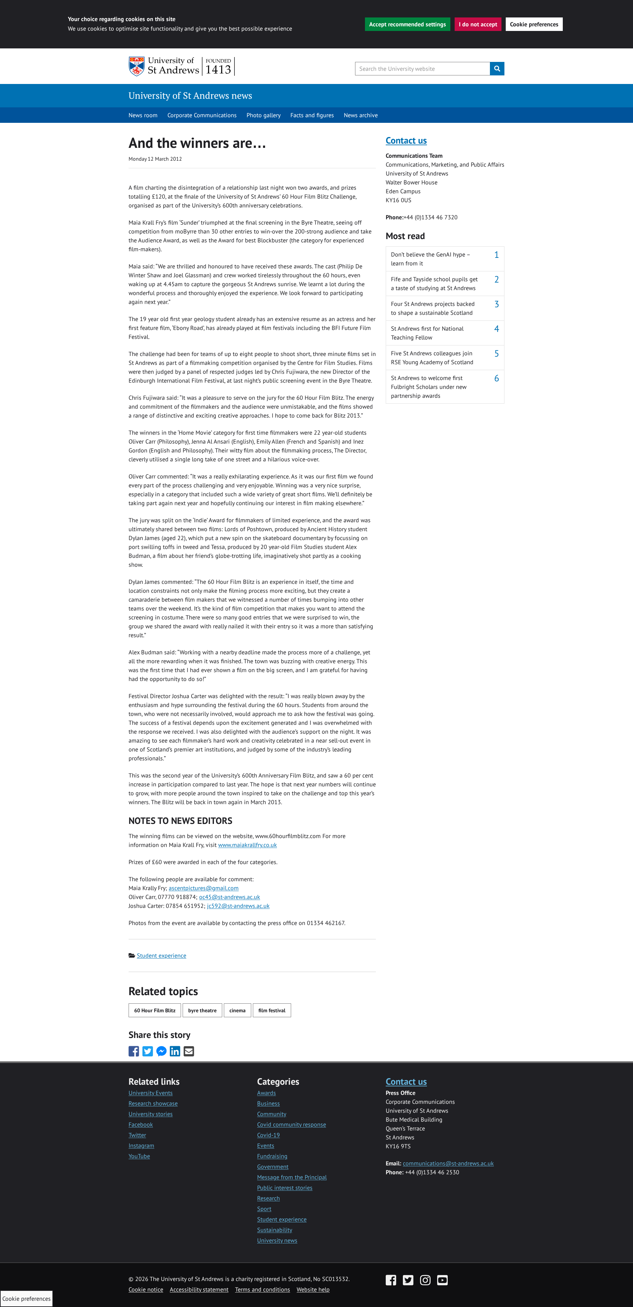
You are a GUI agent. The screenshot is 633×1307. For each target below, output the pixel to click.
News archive (361, 115)
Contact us (406, 140)
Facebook (141, 1124)
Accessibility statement (199, 1289)
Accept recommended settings (407, 24)
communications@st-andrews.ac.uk (448, 1163)
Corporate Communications (202, 115)
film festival (272, 1010)
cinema (237, 1010)
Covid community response (291, 1124)
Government (272, 1166)
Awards (266, 1093)
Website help (313, 1289)
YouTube (139, 1156)
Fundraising (272, 1156)
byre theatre (202, 1010)
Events (265, 1145)
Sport (264, 1208)
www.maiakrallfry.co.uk (247, 845)
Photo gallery (264, 115)
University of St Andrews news (190, 95)
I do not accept (478, 24)
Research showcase (153, 1103)
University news (277, 1240)
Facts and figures (312, 115)
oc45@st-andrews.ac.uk (229, 897)
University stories (151, 1114)
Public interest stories (285, 1187)
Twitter (137, 1135)
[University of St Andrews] (182, 66)
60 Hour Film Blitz (154, 1010)
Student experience (161, 955)
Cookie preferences (534, 24)
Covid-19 (268, 1135)
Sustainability (274, 1230)
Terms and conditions (262, 1289)
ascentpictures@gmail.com (204, 888)
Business (268, 1103)
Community (271, 1114)
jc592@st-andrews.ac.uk (238, 906)
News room (143, 115)
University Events (151, 1093)
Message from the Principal (292, 1177)
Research (268, 1198)
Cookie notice (146, 1289)
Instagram (141, 1145)
